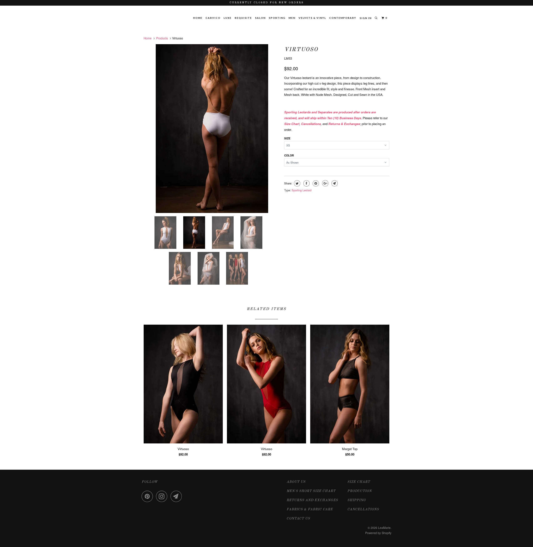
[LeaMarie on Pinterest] (148, 496)
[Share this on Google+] (324, 183)
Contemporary (342, 17)
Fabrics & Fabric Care (309, 509)
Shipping (356, 500)
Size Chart (358, 482)
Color (289, 155)
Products (162, 38)
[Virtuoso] (212, 128)
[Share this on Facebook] (306, 183)
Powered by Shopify (378, 533)
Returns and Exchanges (312, 500)
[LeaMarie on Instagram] (163, 496)
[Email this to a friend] (334, 183)
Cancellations (363, 509)
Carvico (212, 17)
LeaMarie (384, 528)
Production (359, 491)
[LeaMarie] (165, 12)
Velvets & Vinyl (312, 17)
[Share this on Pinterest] (315, 183)
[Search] (376, 18)
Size (287, 138)
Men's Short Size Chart (310, 491)
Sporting (277, 17)
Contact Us (298, 518)
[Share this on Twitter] (296, 183)
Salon (260, 17)
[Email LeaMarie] (177, 496)
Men (292, 17)
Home (197, 17)
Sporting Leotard (301, 190)
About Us (295, 482)
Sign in (366, 18)
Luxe (228, 17)
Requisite (243, 17)
